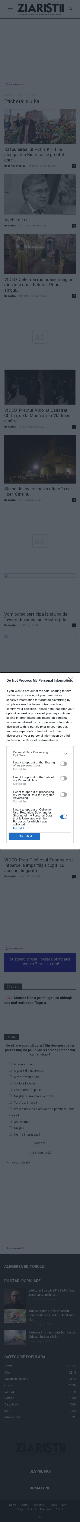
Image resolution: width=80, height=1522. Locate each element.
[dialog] (40, 761)
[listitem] (40, 754)
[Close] (72, 681)
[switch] (63, 764)
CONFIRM (24, 836)
